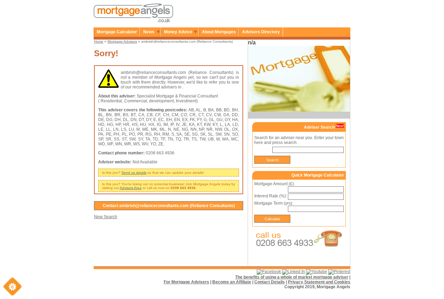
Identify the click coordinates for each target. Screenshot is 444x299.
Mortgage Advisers (122, 41)
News (148, 31)
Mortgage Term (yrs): (273, 203)
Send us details (133, 172)
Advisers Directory (261, 31)
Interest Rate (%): (270, 196)
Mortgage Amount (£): (274, 183)
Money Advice (178, 31)
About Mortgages (219, 31)
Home (98, 41)
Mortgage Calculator (117, 31)
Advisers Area (131, 188)
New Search (105, 216)
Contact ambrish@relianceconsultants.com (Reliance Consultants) (169, 205)
